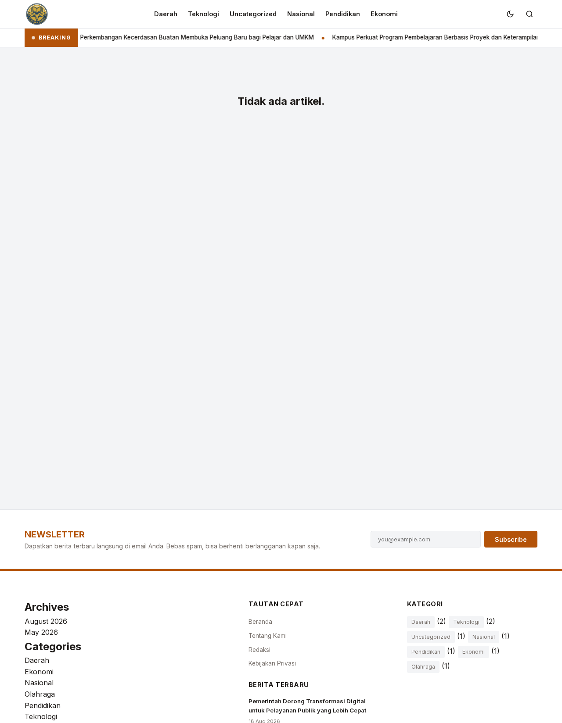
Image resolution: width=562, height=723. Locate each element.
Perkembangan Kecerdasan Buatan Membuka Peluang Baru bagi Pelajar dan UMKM (189, 37)
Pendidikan (342, 14)
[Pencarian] (529, 14)
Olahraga (40, 694)
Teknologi (203, 14)
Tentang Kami (268, 635)
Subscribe (511, 539)
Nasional (301, 14)
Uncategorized (253, 14)
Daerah (165, 14)
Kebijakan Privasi (272, 663)
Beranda (260, 621)
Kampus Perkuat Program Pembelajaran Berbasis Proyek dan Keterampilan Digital (438, 37)
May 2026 (41, 632)
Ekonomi (384, 14)
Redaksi (259, 649)
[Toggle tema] (510, 14)
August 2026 (46, 621)
